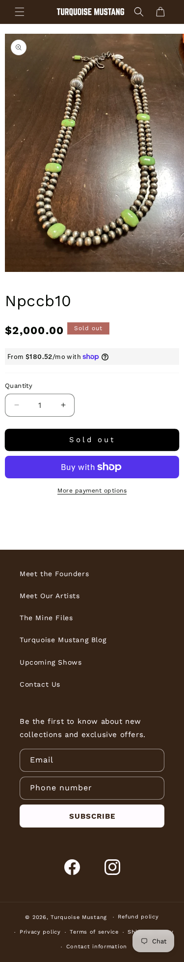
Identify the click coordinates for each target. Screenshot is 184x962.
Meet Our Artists (50, 596)
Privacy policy (40, 932)
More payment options (92, 490)
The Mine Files (46, 618)
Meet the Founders (54, 574)
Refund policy (138, 917)
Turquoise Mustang (79, 917)
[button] (19, 11)
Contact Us (40, 684)
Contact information (96, 946)
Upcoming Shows (50, 662)
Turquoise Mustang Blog (63, 640)
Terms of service (94, 932)
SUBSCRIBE (92, 816)
